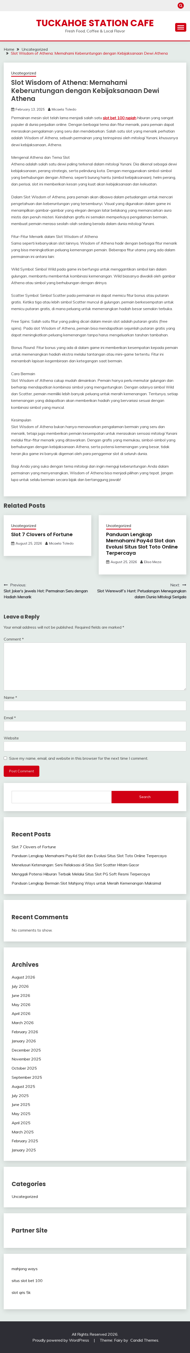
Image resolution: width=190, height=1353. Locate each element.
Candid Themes (144, 1340)
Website (11, 737)
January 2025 (24, 1149)
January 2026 (24, 1040)
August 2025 (23, 1086)
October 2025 (24, 1068)
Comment (14, 639)
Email (10, 717)
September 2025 (27, 1077)
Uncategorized (23, 73)
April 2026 (21, 1013)
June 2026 (21, 995)
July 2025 (20, 1095)
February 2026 (25, 1031)
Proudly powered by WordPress (61, 1340)
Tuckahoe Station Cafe (95, 23)
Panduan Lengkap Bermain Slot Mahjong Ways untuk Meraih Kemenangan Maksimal (86, 883)
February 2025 (25, 1140)
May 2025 (21, 1113)
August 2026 (23, 977)
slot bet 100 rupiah (119, 117)
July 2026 (20, 986)
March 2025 (23, 1131)
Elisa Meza (152, 562)
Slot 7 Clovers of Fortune (42, 534)
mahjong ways (25, 1268)
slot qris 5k (21, 1292)
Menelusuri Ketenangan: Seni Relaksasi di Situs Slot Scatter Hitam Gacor (75, 864)
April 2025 (21, 1122)
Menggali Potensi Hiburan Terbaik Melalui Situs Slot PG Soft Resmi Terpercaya (81, 873)
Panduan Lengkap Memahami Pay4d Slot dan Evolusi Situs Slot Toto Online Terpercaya (142, 543)
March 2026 (23, 1022)
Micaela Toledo (64, 109)
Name (10, 697)
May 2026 (21, 1004)
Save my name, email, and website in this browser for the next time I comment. (78, 758)
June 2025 (21, 1104)
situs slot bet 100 (27, 1280)
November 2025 (26, 1058)
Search (145, 797)
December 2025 (26, 1050)
